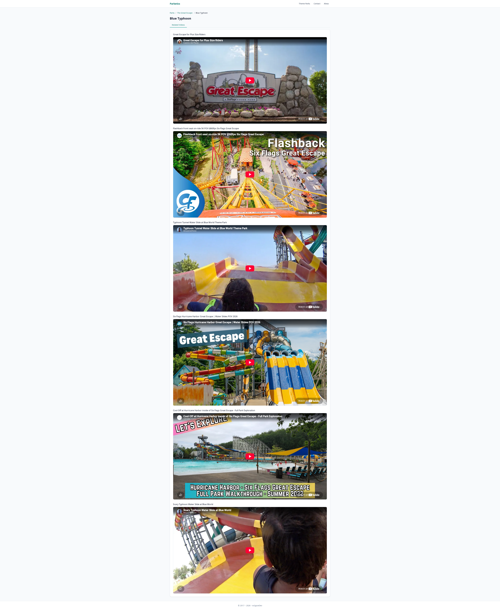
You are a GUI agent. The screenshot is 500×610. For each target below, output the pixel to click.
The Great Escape (185, 13)
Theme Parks (304, 3)
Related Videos (178, 25)
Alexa (326, 3)
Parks (172, 13)
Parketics (175, 3)
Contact (317, 3)
